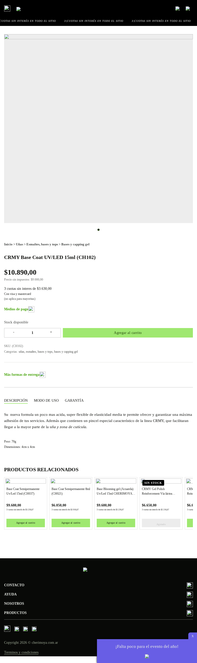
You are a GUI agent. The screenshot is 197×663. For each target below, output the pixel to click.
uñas (21, 351)
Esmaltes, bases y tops (42, 244)
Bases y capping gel (75, 244)
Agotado (161, 524)
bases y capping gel (66, 351)
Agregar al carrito (128, 333)
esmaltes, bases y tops (39, 351)
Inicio (8, 244)
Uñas (19, 244)
